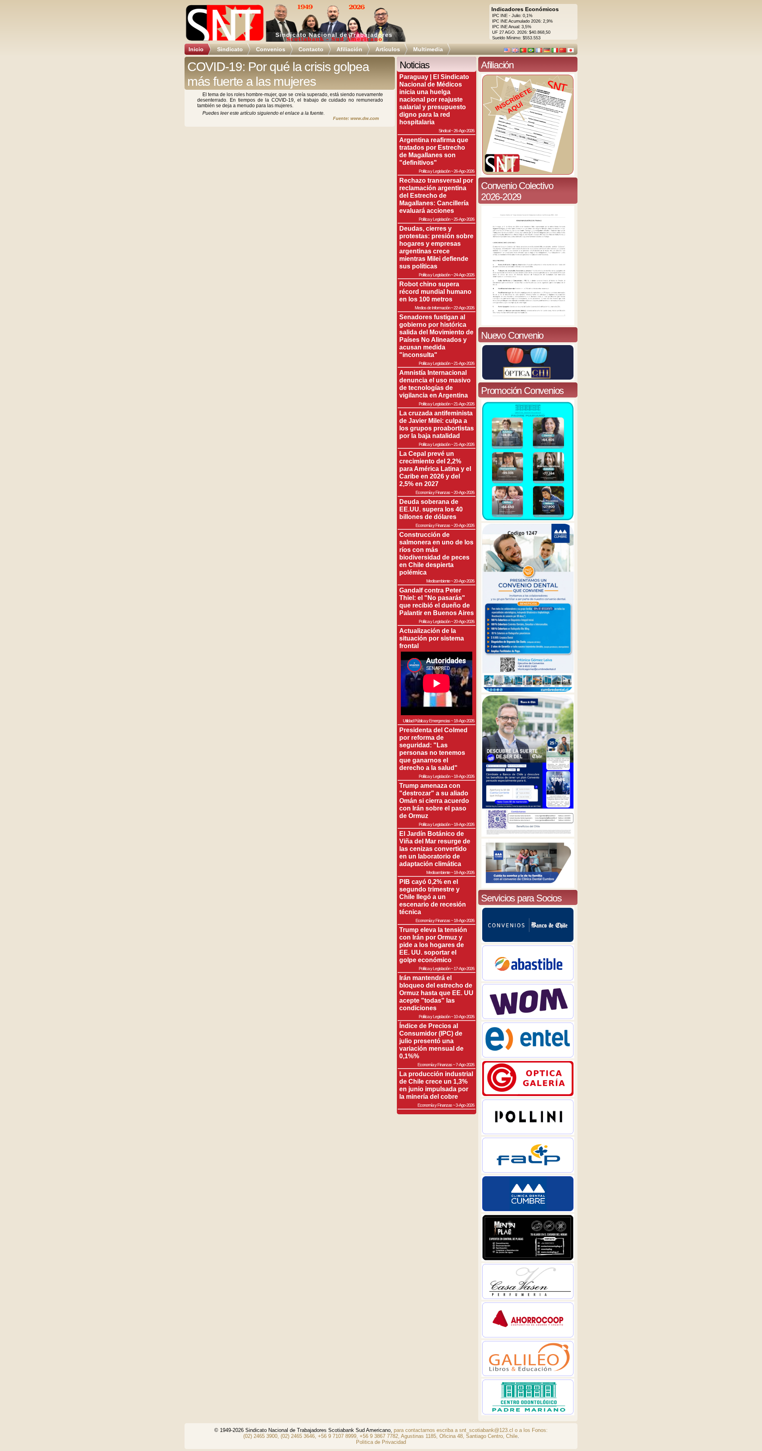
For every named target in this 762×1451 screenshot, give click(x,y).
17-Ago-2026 (464, 968)
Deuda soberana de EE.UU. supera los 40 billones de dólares (431, 509)
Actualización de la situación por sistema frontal (431, 638)
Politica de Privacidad (381, 1442)
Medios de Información (432, 307)
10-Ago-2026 (464, 1016)
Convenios (270, 49)
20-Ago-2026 (464, 492)
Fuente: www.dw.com (356, 118)
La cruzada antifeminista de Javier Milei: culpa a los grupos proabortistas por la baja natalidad (436, 424)
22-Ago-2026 (464, 307)
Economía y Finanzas (433, 492)
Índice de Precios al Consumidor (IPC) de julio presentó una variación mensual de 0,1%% (431, 1040)
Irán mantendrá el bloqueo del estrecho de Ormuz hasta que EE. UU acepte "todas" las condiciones (436, 992)
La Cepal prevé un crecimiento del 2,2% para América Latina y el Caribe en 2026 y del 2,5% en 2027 (435, 468)
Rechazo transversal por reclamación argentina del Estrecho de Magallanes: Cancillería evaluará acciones (436, 195)
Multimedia (428, 49)
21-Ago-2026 (464, 363)
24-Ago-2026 (464, 274)
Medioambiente (438, 581)
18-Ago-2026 (464, 720)
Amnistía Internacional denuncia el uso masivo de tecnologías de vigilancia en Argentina (435, 384)
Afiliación (349, 49)
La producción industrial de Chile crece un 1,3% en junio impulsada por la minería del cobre (436, 1085)
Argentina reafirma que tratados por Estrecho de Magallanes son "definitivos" (433, 151)
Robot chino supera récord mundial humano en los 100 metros (435, 291)
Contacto (310, 49)
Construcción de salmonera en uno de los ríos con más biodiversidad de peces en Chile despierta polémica (436, 553)
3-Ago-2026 (465, 1105)
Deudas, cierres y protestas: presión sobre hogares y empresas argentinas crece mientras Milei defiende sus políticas (436, 247)
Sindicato (230, 49)
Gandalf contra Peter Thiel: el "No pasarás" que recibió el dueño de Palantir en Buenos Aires (436, 601)
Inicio (196, 49)
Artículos (387, 49)
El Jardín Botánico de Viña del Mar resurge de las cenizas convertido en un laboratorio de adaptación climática (434, 848)
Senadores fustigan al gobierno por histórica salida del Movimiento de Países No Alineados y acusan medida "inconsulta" (436, 335)
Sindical (444, 130)
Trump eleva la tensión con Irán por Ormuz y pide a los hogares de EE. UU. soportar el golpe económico (433, 944)
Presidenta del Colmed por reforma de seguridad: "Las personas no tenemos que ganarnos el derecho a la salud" (433, 748)
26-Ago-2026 (464, 130)
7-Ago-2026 (465, 1064)
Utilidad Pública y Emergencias (426, 720)
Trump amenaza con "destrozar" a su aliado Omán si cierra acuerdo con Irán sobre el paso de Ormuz (434, 800)
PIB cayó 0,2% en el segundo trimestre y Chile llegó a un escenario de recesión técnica (432, 896)
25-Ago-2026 (464, 219)
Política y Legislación (434, 171)
